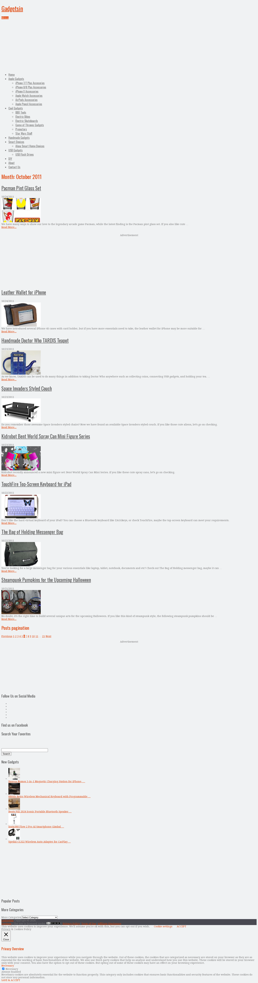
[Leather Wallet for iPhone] (129, 314)
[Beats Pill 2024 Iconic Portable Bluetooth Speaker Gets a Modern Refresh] (14, 808)
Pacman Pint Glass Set (21, 188)
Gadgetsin (12, 8)
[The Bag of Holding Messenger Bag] (129, 554)
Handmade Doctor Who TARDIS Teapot (35, 340)
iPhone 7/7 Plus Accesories (30, 83)
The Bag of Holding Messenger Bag (32, 531)
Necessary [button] (7, 965)
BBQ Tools (20, 112)
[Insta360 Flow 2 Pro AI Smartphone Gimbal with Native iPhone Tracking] (14, 823)
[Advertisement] (129, 45)
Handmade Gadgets (19, 138)
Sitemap (6, 923)
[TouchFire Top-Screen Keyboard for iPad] (129, 506)
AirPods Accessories (26, 100)
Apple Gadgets (16, 79)
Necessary (12, 969)
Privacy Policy (71, 923)
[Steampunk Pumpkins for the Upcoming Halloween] (129, 602)
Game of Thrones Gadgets (29, 125)
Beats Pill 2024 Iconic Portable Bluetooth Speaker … (40, 811)
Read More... (8, 227)
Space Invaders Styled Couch (26, 388)
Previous (6, 636)
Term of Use (88, 923)
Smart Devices (16, 142)
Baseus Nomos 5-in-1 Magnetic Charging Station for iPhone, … (46, 781)
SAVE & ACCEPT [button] (10, 980)
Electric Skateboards (26, 121)
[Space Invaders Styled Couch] (129, 410)
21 (43, 636)
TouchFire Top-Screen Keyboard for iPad (36, 484)
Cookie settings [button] (163, 926)
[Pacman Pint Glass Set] (129, 210)
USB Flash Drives (24, 154)
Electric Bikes (22, 117)
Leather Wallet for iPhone (23, 292)
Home (11, 75)
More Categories (11, 917)
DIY (10, 159)
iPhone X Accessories (26, 91)
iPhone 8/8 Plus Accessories (30, 87)
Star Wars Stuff (23, 133)
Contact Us (14, 167)
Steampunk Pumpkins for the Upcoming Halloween (46, 579)
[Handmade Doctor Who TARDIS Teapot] (129, 362)
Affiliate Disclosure (109, 923)
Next (48, 636)
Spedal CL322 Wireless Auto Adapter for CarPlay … (39, 841)
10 (33, 636)
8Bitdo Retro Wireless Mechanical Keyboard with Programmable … (49, 796)
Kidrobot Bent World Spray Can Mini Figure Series (45, 436)
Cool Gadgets (15, 108)
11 (36, 636)
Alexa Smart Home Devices (29, 146)
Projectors (21, 129)
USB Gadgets (15, 150)
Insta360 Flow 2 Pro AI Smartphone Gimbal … (36, 826)
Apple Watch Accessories (28, 96)
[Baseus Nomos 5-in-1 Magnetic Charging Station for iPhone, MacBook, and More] (14, 778)
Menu (5, 17)
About (11, 163)
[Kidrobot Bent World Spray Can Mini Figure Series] (129, 458)
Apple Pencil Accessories (28, 104)
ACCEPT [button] (181, 926)
